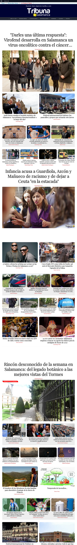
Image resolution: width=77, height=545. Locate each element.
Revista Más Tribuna (13, 3)
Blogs (3, 3)
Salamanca (61, 18)
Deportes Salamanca (44, 18)
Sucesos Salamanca (23, 18)
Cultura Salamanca (33, 18)
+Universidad (53, 18)
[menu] (1, 1)
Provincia (68, 18)
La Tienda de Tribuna (26, 3)
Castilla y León (13, 18)
